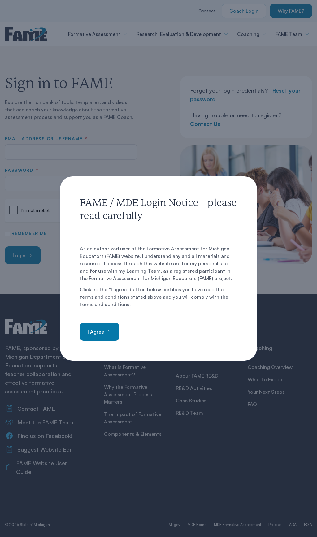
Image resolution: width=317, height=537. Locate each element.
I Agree (96, 332)
